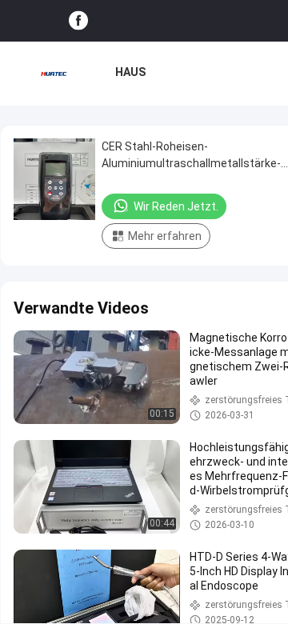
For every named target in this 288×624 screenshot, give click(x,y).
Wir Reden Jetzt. (176, 206)
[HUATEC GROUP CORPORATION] (53, 74)
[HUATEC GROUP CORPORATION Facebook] (78, 21)
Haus (130, 72)
